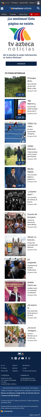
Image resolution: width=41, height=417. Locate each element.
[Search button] (38, 8)
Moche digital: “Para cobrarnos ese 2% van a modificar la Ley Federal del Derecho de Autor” (32, 170)
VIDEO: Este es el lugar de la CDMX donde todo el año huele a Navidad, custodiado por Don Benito (32, 147)
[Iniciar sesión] (38, 3)
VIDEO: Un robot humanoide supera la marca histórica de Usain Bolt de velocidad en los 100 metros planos (32, 125)
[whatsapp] (29, 359)
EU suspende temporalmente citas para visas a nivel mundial (32, 261)
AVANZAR (21, 64)
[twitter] (12, 359)
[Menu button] (2, 8)
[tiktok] (19, 359)
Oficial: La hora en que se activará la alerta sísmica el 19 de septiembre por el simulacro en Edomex (32, 238)
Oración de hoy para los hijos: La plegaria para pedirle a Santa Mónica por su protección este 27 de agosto (32, 216)
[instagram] (15, 359)
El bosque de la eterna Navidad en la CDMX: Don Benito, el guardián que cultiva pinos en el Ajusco (32, 79)
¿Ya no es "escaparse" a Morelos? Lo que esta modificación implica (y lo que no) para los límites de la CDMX (32, 329)
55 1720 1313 (24, 380)
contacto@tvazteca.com (27, 378)
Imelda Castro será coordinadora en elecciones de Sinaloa (32, 284)
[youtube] (22, 359)
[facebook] (26, 359)
